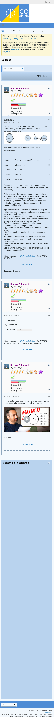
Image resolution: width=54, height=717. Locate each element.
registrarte (15, 49)
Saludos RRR (27, 264)
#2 (49, 315)
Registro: (14, 111)
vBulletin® (48, 712)
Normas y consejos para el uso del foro (20, 38)
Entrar (48, 2)
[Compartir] (49, 113)
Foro (8, 31)
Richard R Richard (28, 256)
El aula (15, 31)
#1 (49, 120)
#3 (49, 397)
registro (6, 51)
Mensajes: (15, 114)
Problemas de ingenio (29, 31)
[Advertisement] (27, 582)
